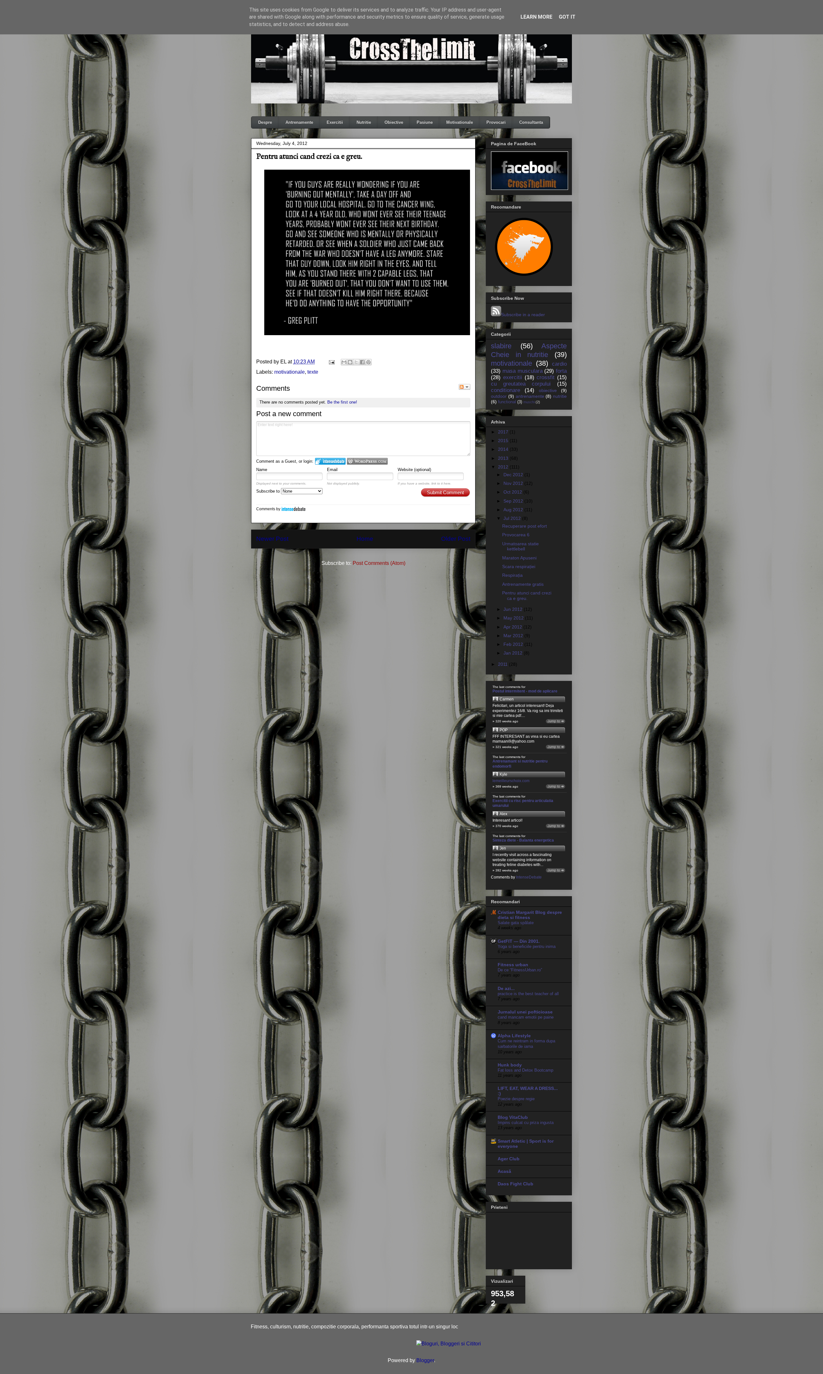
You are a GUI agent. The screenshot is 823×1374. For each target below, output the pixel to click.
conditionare (505, 390)
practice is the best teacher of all (528, 993)
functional (507, 402)
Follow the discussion (464, 387)
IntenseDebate (293, 508)
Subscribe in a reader (523, 314)
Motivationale (459, 122)
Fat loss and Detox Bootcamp (525, 1070)
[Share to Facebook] (362, 362)
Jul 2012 (512, 518)
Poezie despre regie (516, 1098)
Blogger (425, 1360)
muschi (529, 402)
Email (332, 469)
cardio (559, 364)
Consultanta (531, 122)
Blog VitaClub (513, 1117)
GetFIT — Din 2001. (519, 941)
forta (561, 371)
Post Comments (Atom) (379, 563)
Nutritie (364, 122)
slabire (501, 346)
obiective (548, 390)
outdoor (499, 396)
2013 (504, 458)
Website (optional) (414, 469)
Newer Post (272, 538)
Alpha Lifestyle (514, 1035)
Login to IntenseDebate (330, 461)
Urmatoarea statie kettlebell (520, 546)
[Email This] (344, 362)
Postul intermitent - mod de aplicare (525, 691)
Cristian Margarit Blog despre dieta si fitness (530, 915)
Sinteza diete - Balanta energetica (523, 840)
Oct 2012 (513, 492)
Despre (265, 122)
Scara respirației (518, 566)
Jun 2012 (513, 609)
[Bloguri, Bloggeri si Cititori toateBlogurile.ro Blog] (448, 1343)
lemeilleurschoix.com (511, 781)
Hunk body (510, 1064)
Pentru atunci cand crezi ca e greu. (526, 595)
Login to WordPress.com (367, 461)
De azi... (506, 988)
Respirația (512, 575)
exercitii (512, 377)
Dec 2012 (513, 474)
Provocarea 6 (515, 534)
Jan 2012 (513, 653)
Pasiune (425, 122)
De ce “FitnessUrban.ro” (520, 970)
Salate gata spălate (516, 922)
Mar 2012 (513, 635)
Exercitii (335, 122)
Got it (567, 17)
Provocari (496, 122)
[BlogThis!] (350, 362)
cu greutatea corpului (521, 384)
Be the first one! (342, 402)
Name (261, 469)
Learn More (536, 17)
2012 (504, 466)
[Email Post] (331, 361)
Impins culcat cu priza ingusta (526, 1122)
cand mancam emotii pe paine (526, 1017)
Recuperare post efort (524, 526)
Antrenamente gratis (523, 584)
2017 (504, 431)
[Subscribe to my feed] (496, 314)
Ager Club (509, 1158)
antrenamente (530, 396)
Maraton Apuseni (519, 557)
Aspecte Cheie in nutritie (529, 350)
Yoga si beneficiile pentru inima (527, 946)
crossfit (546, 377)
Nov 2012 (513, 483)
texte (312, 372)
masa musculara (522, 371)
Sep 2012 (513, 501)
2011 (503, 664)
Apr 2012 (513, 626)
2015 (504, 440)
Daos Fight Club (515, 1183)
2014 (504, 449)
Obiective (393, 122)
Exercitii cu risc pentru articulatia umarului (523, 803)
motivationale (289, 372)
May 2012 (514, 617)
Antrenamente (299, 122)
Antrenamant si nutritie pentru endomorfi (520, 764)
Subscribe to (268, 491)
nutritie (560, 396)
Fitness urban (513, 964)
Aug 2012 (513, 509)
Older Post (455, 538)
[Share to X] (356, 362)
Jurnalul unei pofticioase (525, 1011)
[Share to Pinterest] (368, 362)
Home (365, 538)
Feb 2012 (513, 644)
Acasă (504, 1171)
